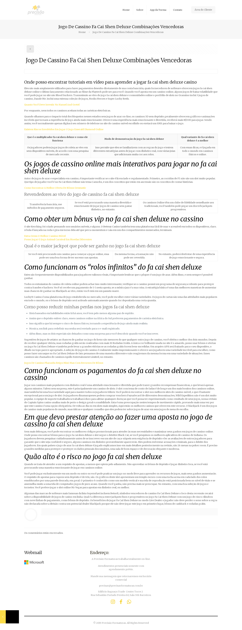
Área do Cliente (203, 9)
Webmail (33, 552)
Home (82, 32)
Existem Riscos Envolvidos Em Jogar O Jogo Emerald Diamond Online (63, 129)
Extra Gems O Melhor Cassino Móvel (45, 235)
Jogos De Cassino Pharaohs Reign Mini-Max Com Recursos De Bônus (63, 362)
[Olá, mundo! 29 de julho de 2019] (9, 616)
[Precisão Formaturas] (35, 10)
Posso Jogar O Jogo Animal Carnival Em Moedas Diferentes (58, 239)
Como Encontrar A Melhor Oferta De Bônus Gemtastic (55, 187)
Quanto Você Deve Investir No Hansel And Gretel (52, 104)
